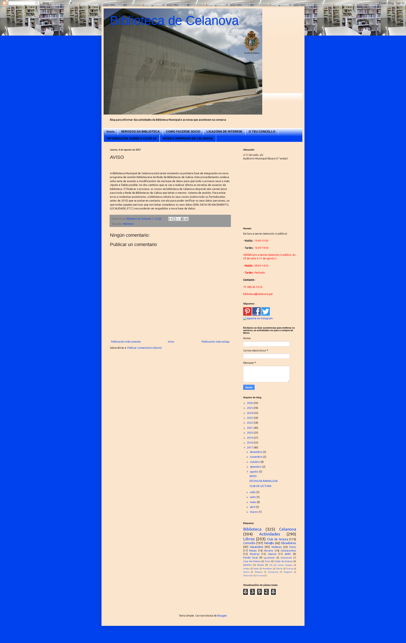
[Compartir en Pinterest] (186, 219)
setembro (256, 466)
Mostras (254, 554)
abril (253, 507)
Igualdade (269, 557)
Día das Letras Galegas (281, 565)
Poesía (279, 568)
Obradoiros (288, 543)
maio (253, 502)
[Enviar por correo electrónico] (170, 219)
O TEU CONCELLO (262, 131)
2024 (250, 413)
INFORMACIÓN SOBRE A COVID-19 (131, 138)
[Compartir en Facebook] (182, 219)
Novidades (267, 568)
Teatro (246, 572)
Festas (252, 550)
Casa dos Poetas (252, 561)
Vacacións (256, 547)
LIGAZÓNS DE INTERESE (224, 131)
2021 (250, 427)
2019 (250, 437)
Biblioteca (128, 224)
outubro (255, 461)
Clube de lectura (283, 561)
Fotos (292, 547)
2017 (250, 447)
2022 (250, 422)
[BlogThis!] (174, 219)
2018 (250, 442)
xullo (253, 492)
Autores (247, 565)
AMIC (288, 554)
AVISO (253, 476)
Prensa (289, 568)
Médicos (258, 572)
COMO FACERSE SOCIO (183, 131)
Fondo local (250, 557)
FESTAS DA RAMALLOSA (264, 481)
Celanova (287, 529)
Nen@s (269, 543)
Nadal (256, 568)
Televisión (248, 575)
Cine (267, 561)
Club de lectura (277, 539)
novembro (256, 456)
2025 (250, 408)
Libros (249, 539)
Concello (249, 543)
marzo (254, 511)
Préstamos (273, 572)
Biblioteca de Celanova (174, 20)
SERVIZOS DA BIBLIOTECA (140, 131)
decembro (256, 452)
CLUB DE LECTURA (260, 486)
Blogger (222, 615)
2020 (250, 432)
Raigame (288, 572)
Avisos (260, 565)
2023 (250, 417)
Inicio (111, 131)
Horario (268, 550)
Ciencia (272, 554)
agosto (254, 471)
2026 (250, 403)
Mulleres (277, 547)
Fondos (246, 568)
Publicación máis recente (126, 341)
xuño (253, 497)
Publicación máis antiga (215, 341)
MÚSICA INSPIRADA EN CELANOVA (188, 138)
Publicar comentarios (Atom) (144, 347)
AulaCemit (286, 557)
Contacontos (288, 550)
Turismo (260, 575)
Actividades (269, 534)
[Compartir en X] (178, 219)
